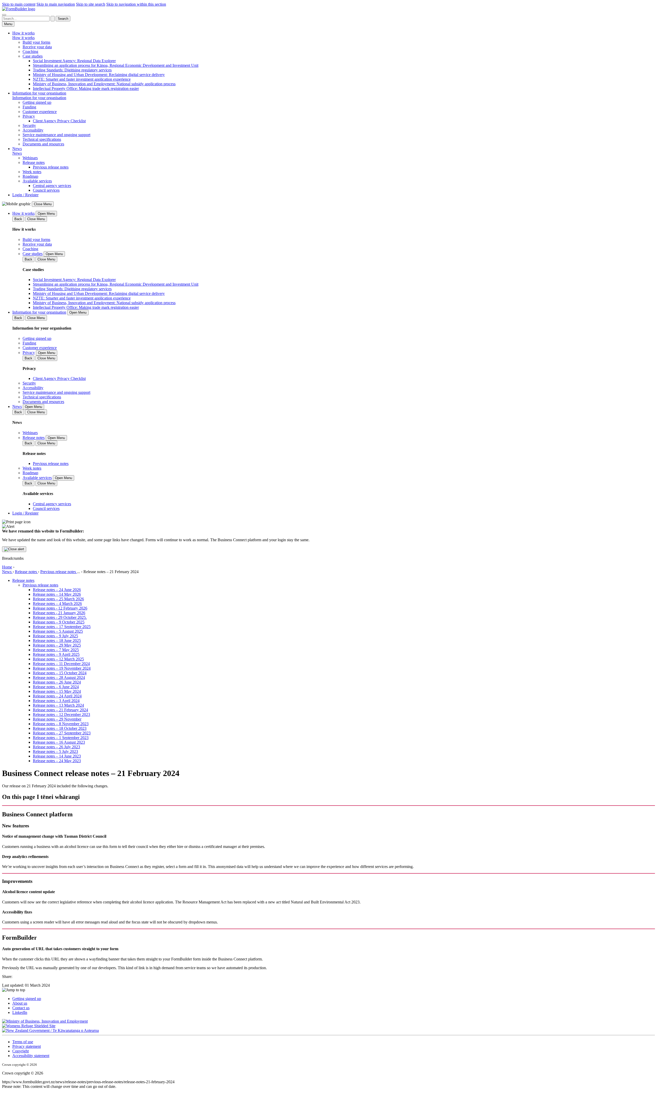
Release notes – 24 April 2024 (57, 696)
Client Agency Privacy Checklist (59, 121)
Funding (29, 107)
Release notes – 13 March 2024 (58, 705)
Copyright (20, 1051)
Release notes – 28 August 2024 (59, 677)
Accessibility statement (30, 1055)
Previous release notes (51, 167)
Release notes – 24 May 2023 (57, 761)
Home (7, 567)
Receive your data (37, 47)
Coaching (30, 51)
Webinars (30, 158)
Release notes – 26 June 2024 (57, 682)
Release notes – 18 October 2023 (59, 728)
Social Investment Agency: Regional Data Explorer (74, 61)
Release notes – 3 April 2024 (56, 700)
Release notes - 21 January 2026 (59, 613)
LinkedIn (19, 1012)
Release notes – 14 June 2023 (57, 756)
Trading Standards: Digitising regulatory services (72, 70)
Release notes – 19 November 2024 (62, 668)
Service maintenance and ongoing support (56, 135)
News (7, 571)
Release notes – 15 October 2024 (59, 673)
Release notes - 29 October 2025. (60, 617)
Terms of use (22, 1042)
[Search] (4, 15)
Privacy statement (26, 1046)
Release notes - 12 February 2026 (60, 608)
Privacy (29, 116)
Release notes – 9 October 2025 (58, 622)
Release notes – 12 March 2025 (58, 659)
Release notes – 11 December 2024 (61, 663)
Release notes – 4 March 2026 (57, 603)
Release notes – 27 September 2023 (62, 733)
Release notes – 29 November (57, 719)
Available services (37, 181)
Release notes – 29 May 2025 (57, 645)
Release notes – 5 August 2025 (58, 631)
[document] (328, 535)
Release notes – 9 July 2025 (55, 636)
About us (19, 1003)
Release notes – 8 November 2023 (61, 724)
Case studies (33, 56)
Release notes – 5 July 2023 (55, 751)
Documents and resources (43, 144)
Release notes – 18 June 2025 (57, 640)
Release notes (34, 162)
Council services (46, 190)
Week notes (32, 172)
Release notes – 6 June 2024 (56, 687)
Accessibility (33, 130)
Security (29, 125)
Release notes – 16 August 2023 (59, 742)
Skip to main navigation (55, 4)
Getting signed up (37, 102)
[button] (328, 990)
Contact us (21, 1008)
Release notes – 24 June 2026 (57, 589)
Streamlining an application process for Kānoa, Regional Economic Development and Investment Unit (115, 65)
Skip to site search (90, 4)
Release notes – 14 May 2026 (57, 594)
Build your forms (36, 42)
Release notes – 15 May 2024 (57, 691)
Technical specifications (42, 139)
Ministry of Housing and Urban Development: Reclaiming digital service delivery (99, 74)
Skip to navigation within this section (136, 4)
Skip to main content (18, 4)
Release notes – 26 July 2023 (56, 747)
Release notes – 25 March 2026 (58, 599)
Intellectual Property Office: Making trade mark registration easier (86, 88)
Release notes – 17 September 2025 (62, 626)
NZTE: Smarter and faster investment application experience (82, 79)
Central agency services (52, 185)
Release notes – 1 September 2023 (61, 737)
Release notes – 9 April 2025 (56, 654)
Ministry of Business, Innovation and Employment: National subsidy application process (104, 84)
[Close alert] (14, 549)
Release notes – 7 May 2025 (56, 650)
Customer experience (40, 111)
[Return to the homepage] (18, 9)
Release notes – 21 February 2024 (60, 710)
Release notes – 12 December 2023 (61, 714)
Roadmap (30, 176)
